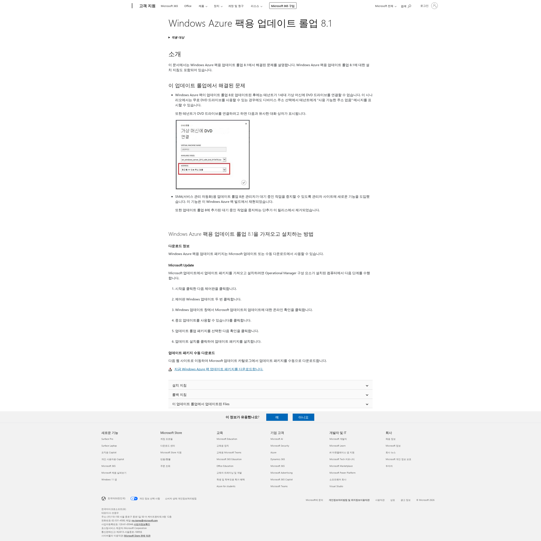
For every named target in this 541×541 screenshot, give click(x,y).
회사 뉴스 (391, 452)
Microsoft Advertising (281, 472)
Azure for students (226, 486)
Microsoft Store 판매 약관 (137, 535)
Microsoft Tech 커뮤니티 (342, 459)
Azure (273, 452)
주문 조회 (165, 465)
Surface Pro (107, 438)
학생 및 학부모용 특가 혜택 (231, 479)
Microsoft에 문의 (314, 499)
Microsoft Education (227, 438)
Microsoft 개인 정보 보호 (398, 459)
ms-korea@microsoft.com (145, 520)
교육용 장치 (223, 445)
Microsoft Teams (279, 486)
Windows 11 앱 (109, 479)
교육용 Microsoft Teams (229, 452)
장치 (216, 6)
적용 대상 (178, 37)
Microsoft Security (279, 445)
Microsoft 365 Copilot (281, 479)
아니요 (303, 417)
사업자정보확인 (142, 524)
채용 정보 (391, 438)
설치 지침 (179, 385)
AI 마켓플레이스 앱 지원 (341, 452)
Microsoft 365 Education (229, 459)
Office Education (225, 465)
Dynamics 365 (277, 459)
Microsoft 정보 (393, 445)
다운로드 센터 (167, 445)
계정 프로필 (166, 438)
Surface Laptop (109, 445)
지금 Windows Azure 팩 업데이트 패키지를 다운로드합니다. (218, 369)
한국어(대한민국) (116, 498)
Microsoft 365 (169, 6)
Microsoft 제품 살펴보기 (113, 472)
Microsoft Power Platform (342, 472)
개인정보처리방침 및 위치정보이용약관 (349, 499)
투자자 (389, 465)
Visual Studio (336, 486)
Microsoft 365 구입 (283, 6)
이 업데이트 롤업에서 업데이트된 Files (201, 404)
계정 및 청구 (236, 6)
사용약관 (380, 499)
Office (187, 6)
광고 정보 (406, 499)
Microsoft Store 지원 (171, 452)
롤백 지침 (179, 394)
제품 (201, 6)
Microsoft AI (276, 438)
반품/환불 (165, 459)
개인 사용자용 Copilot (112, 459)
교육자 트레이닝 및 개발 (229, 472)
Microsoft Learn (337, 445)
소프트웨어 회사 (337, 479)
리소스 (255, 6)
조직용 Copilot (108, 452)
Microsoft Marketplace (341, 465)
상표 (392, 499)
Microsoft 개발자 (338, 438)
